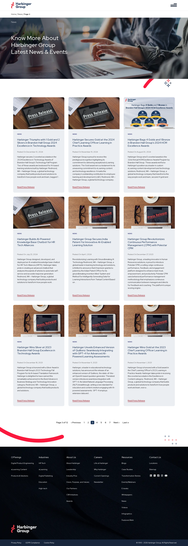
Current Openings (101, 476)
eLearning (43, 469)
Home (13, 14)
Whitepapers (127, 495)
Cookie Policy (49, 543)
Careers (98, 457)
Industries (44, 457)
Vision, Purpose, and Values (77, 482)
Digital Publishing (46, 476)
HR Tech (42, 463)
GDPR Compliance (32, 543)
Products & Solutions (19, 476)
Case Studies (127, 469)
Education (43, 482)
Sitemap (152, 469)
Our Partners (71, 488)
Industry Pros (71, 476)
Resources (127, 457)
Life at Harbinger (101, 463)
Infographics (127, 514)
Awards (69, 501)
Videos (125, 507)
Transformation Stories (131, 476)
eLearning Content (19, 469)
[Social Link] (151, 475)
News (20, 14)
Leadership (71, 469)
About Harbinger (73, 463)
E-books (125, 488)
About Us (71, 457)
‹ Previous (76, 422)
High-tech (43, 488)
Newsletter (98, 482)
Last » (126, 422)
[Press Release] (94, 213)
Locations (153, 463)
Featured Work (128, 520)
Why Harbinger (100, 469)
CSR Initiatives (72, 495)
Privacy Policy (16, 543)
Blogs (124, 463)
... (59, 177)
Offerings (16, 457)
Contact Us (155, 457)
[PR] (38, 113)
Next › (117, 422)
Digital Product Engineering (22, 463)
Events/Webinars (129, 482)
